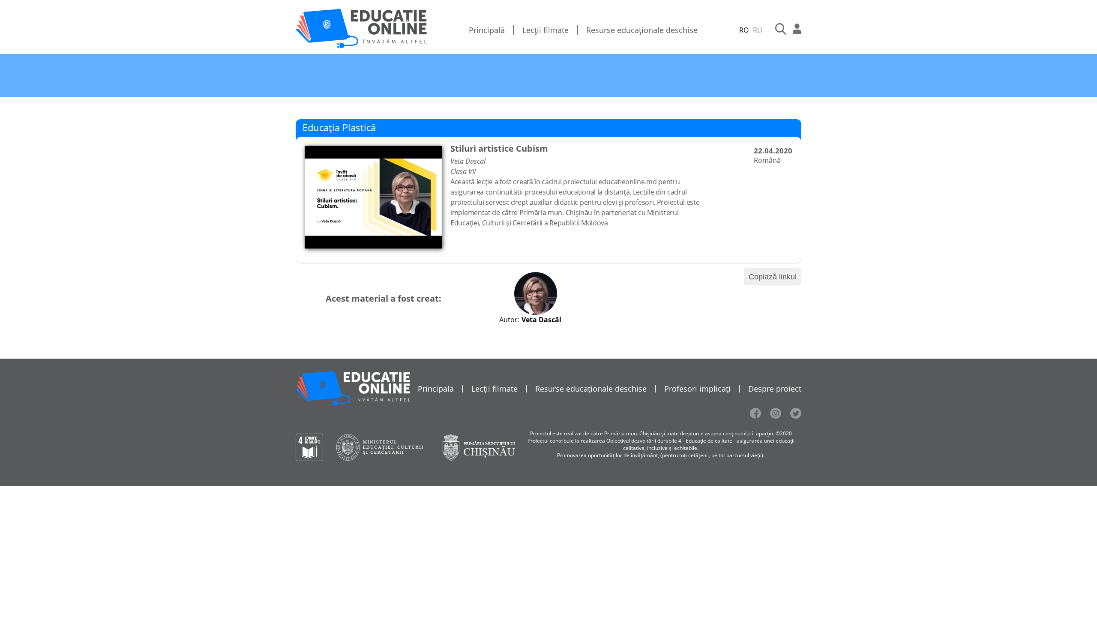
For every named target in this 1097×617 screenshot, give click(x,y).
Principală (487, 30)
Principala (436, 388)
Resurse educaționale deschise (642, 30)
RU (757, 30)
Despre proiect (774, 388)
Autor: (509, 319)
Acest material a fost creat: (383, 298)
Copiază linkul (773, 277)
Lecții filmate (545, 30)
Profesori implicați (697, 388)
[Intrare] (797, 30)
